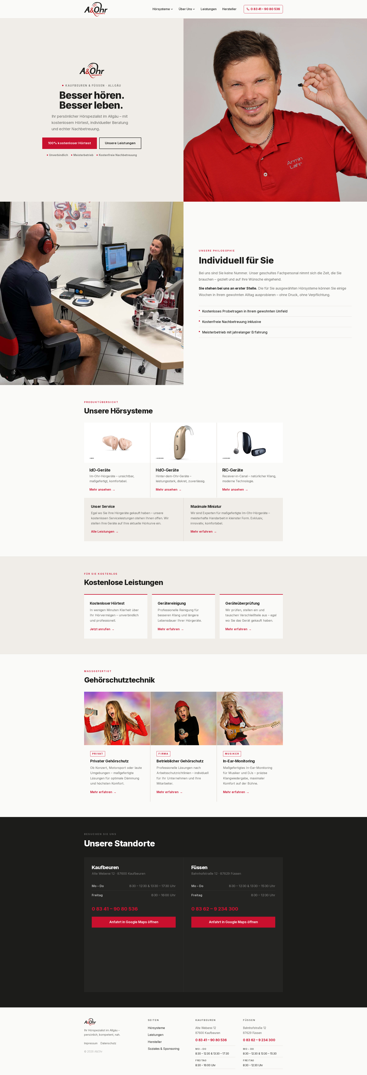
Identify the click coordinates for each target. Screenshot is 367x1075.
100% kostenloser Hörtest (69, 143)
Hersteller (229, 9)
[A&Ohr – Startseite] (95, 9)
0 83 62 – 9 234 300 (214, 909)
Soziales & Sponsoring (163, 1049)
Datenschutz (108, 1043)
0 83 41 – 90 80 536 (265, 9)
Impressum (90, 1043)
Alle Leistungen (102, 531)
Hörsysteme (161, 9)
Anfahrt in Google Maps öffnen (133, 922)
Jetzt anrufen (100, 629)
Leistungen (209, 9)
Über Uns (185, 9)
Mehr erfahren (202, 531)
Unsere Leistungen (120, 143)
